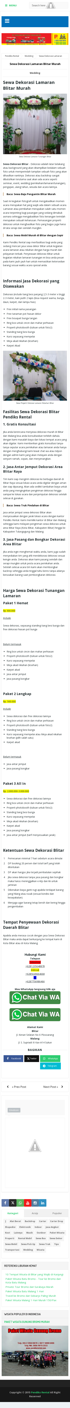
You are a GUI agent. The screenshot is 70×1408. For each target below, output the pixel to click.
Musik (29, 1232)
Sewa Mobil (11, 1244)
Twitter (33, 1058)
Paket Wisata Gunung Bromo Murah (27, 1322)
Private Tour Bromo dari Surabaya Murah (29, 1287)
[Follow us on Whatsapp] (20, 1203)
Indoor (38, 1227)
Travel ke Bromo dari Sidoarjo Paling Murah (30, 1295)
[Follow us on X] (12, 1203)
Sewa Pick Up (28, 1244)
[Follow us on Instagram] (35, 1203)
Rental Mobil (25, 1238)
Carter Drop (56, 1221)
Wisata (40, 1249)
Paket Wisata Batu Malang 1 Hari (24, 1291)
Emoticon (14, 1110)
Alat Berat (15, 1221)
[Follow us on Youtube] (27, 1203)
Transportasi (12, 1249)
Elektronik (25, 1227)
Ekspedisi (10, 1227)
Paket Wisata (57, 1232)
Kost (7, 1232)
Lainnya (18, 1232)
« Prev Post (19, 1087)
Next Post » (50, 1087)
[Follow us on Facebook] (5, 1203)
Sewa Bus (41, 1238)
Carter (42, 1221)
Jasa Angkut (52, 1227)
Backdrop (30, 1221)
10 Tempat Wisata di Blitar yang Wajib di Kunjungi (34, 1274)
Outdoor (41, 1232)
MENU (13, 5)
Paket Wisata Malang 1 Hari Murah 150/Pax (30, 1300)
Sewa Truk (44, 1244)
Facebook (16, 1058)
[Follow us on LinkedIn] (42, 1203)
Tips (56, 1244)
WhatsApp (53, 1058)
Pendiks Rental (40, 1392)
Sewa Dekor (56, 1238)
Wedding (35, 73)
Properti (9, 1238)
